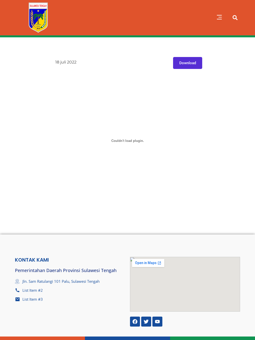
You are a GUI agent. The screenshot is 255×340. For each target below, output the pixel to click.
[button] (219, 18)
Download (187, 63)
